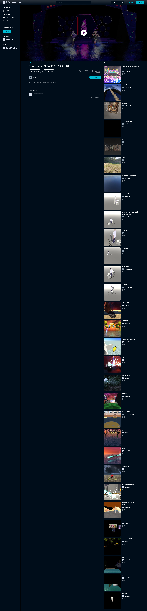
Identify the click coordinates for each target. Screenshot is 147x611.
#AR (30, 63)
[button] (79, 71)
